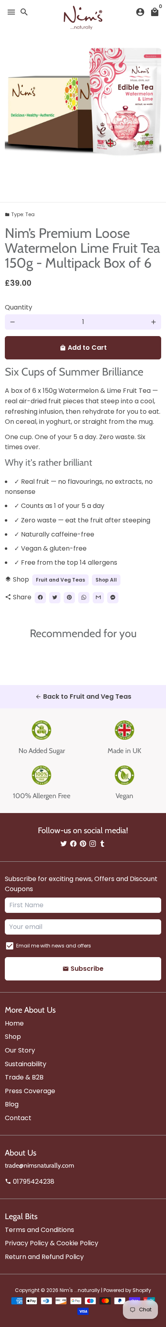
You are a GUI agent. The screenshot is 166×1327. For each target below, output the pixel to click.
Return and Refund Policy (44, 1256)
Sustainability (25, 1064)
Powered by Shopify (127, 1290)
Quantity (18, 307)
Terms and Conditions (39, 1229)
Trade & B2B (24, 1077)
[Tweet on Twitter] (54, 597)
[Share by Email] (98, 597)
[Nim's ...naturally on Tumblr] (102, 843)
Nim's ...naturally (80, 1290)
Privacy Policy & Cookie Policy (51, 1243)
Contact (18, 1118)
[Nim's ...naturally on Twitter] (63, 843)
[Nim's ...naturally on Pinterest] (83, 843)
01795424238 (29, 1181)
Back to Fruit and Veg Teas (83, 696)
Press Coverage (30, 1091)
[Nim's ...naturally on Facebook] (73, 843)
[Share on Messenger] (112, 597)
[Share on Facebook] (40, 597)
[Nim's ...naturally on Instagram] (92, 843)
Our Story (20, 1050)
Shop (13, 1036)
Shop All (106, 579)
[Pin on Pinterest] (69, 597)
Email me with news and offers (53, 945)
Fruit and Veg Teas (60, 579)
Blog (12, 1104)
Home (14, 1023)
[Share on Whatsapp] (83, 597)
